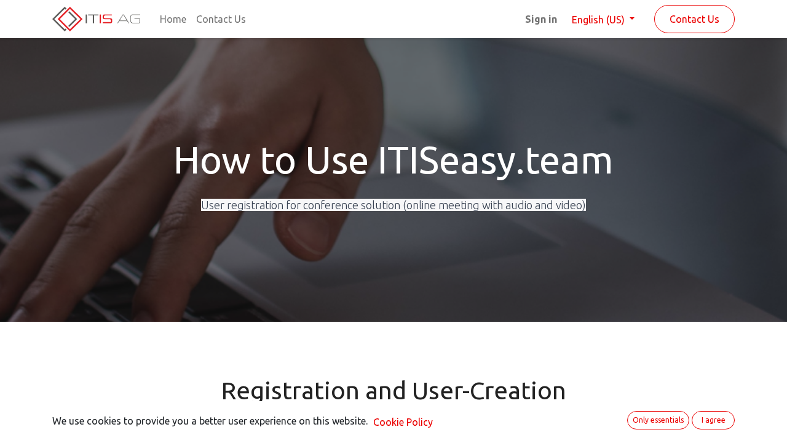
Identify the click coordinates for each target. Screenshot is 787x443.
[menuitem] (173, 19)
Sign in (541, 19)
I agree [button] (714, 420)
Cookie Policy (403, 422)
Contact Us (694, 19)
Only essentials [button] (658, 420)
